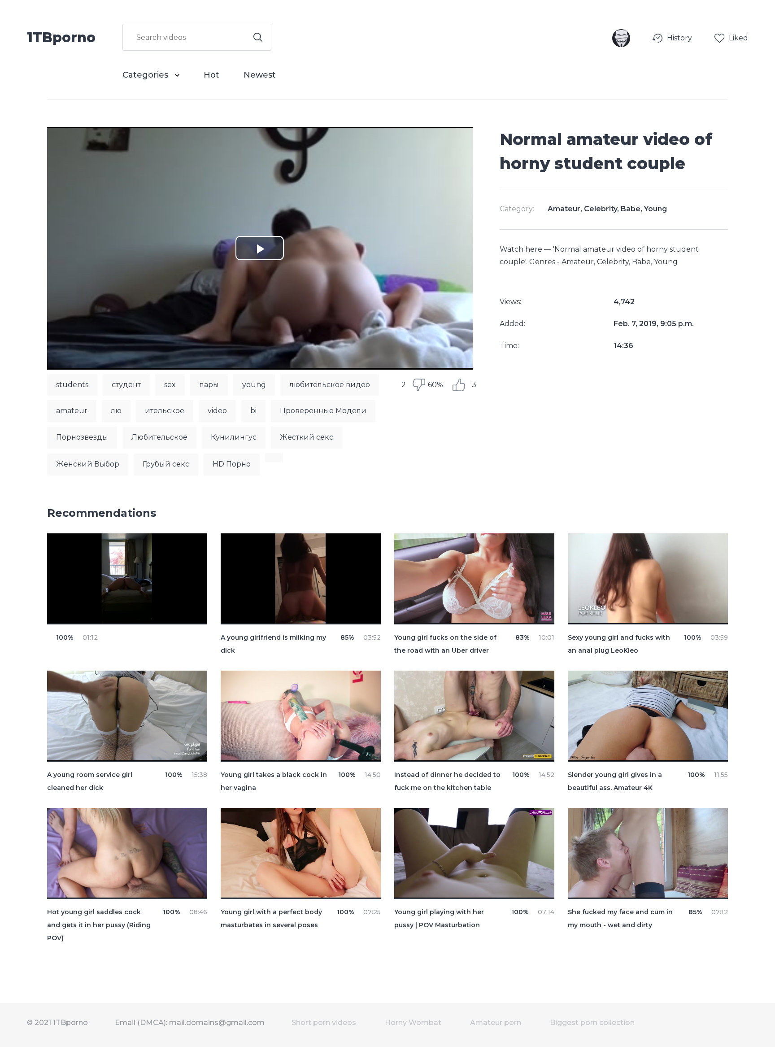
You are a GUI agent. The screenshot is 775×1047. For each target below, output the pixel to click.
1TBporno (61, 36)
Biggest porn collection (592, 1022)
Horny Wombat (413, 1022)
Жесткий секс (306, 437)
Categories (146, 75)
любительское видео (329, 384)
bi (253, 410)
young (254, 384)
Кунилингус (234, 437)
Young (655, 209)
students (72, 384)
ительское (164, 410)
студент (126, 384)
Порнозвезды (82, 437)
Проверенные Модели (323, 410)
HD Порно (232, 464)
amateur (71, 410)
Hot (211, 75)
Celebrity (600, 209)
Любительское (159, 437)
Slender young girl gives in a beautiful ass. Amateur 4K (615, 781)
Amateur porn (495, 1022)
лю (116, 410)
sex (170, 384)
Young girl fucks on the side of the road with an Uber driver (445, 643)
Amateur (564, 209)
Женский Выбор (87, 464)
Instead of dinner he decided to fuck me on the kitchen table (447, 781)
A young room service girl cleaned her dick (89, 781)
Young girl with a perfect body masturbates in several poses (271, 918)
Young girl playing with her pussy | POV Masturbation (439, 918)
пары (209, 384)
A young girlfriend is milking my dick (273, 643)
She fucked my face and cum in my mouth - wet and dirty (620, 918)
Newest (260, 75)
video (217, 410)
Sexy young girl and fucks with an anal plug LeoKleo (619, 643)
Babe (630, 209)
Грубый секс (166, 464)
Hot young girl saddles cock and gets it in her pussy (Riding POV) (99, 925)
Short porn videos (324, 1022)
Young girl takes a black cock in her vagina (274, 781)
